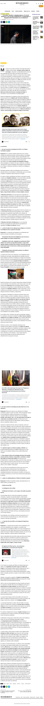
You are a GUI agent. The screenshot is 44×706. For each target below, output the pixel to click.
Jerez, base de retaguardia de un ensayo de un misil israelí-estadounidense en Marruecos (36, 38)
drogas (5, 683)
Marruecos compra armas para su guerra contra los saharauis (24, 691)
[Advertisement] (16, 53)
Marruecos (18, 683)
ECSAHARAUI (4, 19)
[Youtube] (42, 3)
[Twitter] (38, 3)
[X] (4, 22)
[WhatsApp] (6, 22)
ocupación (22, 683)
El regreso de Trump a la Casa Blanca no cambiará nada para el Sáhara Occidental (8, 691)
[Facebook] (36, 3)
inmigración (14, 683)
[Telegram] (9, 22)
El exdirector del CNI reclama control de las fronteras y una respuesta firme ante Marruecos (35, 32)
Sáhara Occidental (27, 683)
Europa (11, 683)
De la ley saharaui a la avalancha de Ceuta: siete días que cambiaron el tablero (36, 18)
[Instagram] (40, 3)
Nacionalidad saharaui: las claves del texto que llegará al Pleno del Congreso (36, 22)
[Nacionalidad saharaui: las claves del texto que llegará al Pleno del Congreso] (41, 22)
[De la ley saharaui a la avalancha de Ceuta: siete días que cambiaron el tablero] (41, 17)
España (8, 683)
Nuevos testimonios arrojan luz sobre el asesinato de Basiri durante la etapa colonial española (36, 27)
